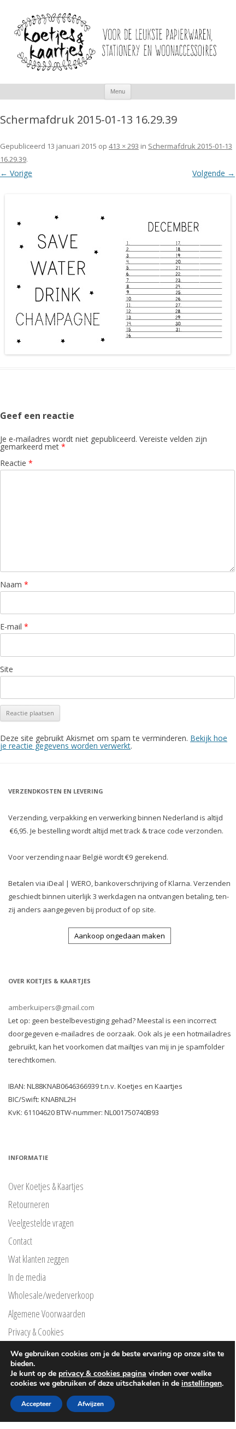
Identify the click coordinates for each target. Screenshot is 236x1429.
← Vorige (16, 173)
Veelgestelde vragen (41, 1222)
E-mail (14, 626)
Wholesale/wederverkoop (51, 1295)
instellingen (201, 1384)
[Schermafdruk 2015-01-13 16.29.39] (117, 274)
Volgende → (213, 173)
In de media (27, 1277)
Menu (117, 91)
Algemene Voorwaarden (46, 1313)
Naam (14, 584)
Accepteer (36, 1403)
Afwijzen (91, 1403)
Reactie (16, 463)
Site (6, 669)
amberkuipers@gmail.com (51, 1007)
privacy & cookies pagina (102, 1373)
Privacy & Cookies (36, 1331)
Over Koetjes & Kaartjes (46, 1186)
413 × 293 (124, 146)
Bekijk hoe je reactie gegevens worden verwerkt (113, 742)
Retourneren (28, 1204)
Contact (20, 1240)
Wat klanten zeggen (38, 1258)
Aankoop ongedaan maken (119, 936)
